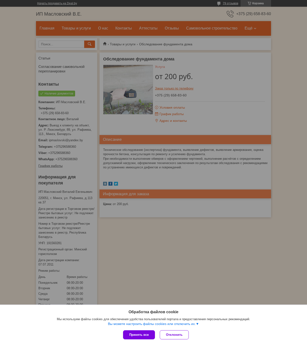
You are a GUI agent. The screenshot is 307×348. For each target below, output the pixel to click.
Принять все (139, 334)
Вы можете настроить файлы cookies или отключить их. (152, 324)
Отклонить (174, 334)
